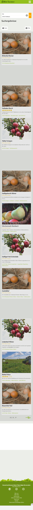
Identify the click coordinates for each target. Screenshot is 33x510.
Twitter (16, 489)
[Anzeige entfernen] (32, 504)
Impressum (16, 499)
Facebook (10, 489)
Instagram (23, 489)
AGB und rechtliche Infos (16, 497)
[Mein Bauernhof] (12, 2)
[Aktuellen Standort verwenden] (26, 15)
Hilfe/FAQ (16, 494)
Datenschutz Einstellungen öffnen (16, 502)
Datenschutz (16, 496)
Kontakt (16, 500)
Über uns (16, 493)
